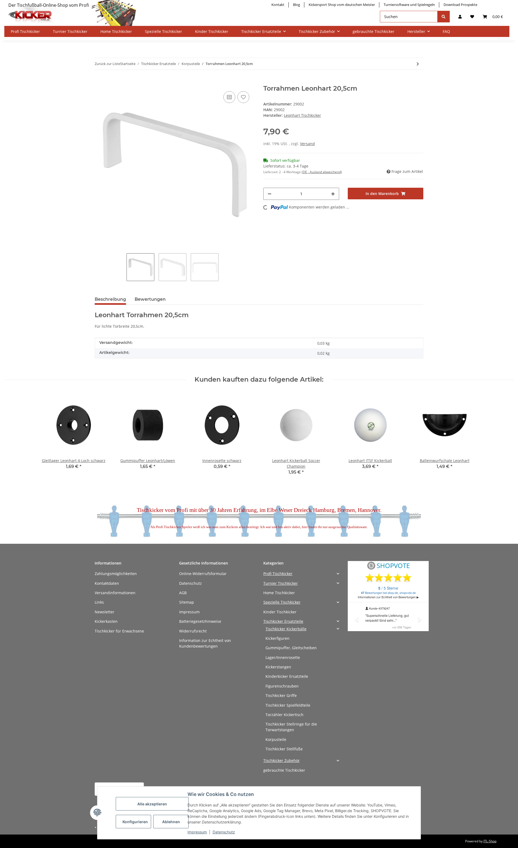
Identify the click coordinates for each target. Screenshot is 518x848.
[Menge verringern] (269, 194)
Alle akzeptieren (152, 804)
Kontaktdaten (107, 583)
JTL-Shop (489, 841)
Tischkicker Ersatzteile (283, 621)
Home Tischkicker (279, 592)
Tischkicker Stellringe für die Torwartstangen (291, 727)
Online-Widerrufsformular (203, 573)
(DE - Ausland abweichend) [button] (322, 172)
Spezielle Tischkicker (282, 602)
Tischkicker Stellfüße (284, 748)
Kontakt (277, 4)
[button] (460, 16)
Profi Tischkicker (277, 573)
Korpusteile (275, 739)
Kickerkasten (106, 621)
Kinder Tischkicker (280, 611)
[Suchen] (443, 16)
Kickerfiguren (277, 638)
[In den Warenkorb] (99, 82)
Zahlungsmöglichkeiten (116, 573)
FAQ (446, 31)
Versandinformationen (115, 592)
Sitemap (186, 602)
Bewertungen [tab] (150, 299)
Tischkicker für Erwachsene (119, 631)
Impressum (189, 611)
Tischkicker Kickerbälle (285, 628)
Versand (307, 143)
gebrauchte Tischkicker (284, 770)
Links (99, 602)
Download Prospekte (460, 4)
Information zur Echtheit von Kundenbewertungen (205, 643)
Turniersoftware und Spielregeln (409, 4)
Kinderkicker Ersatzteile (286, 676)
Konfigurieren (135, 821)
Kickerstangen (278, 666)
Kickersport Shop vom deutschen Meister (342, 4)
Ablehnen (171, 821)
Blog (296, 4)
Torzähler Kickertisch (284, 714)
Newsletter (104, 611)
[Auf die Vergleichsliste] (229, 97)
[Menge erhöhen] (333, 194)
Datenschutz (190, 583)
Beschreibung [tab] (110, 299)
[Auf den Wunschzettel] (243, 97)
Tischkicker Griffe (281, 695)
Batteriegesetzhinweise (200, 621)
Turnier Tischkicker (280, 583)
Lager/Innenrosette (282, 657)
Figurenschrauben (282, 686)
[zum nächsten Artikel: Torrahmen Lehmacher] (417, 64)
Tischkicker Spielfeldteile (287, 705)
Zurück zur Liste (107, 63)
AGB (183, 592)
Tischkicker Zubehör (281, 760)
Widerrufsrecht (193, 631)
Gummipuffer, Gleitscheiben (291, 647)
